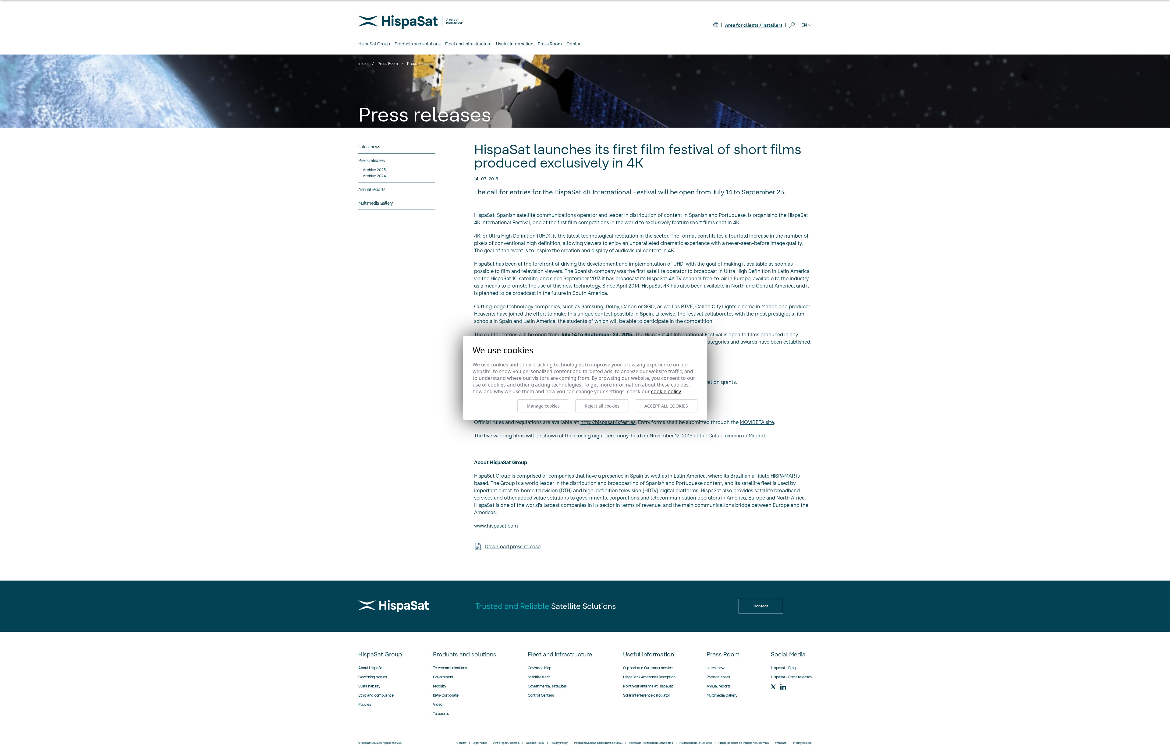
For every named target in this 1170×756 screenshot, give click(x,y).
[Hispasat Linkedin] (783, 687)
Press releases (718, 677)
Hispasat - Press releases (791, 677)
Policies (364, 704)
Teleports (440, 713)
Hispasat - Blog (783, 668)
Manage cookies (543, 406)
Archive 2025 (374, 170)
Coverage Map (539, 668)
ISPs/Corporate (445, 695)
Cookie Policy (666, 391)
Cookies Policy (535, 743)
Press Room (388, 63)
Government (443, 677)
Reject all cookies (602, 406)
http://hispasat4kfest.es (608, 422)
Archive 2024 (374, 176)
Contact (574, 44)
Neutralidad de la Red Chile (695, 743)
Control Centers (541, 695)
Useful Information (648, 654)
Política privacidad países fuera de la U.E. (598, 743)
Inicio (362, 63)
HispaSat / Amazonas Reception (649, 677)
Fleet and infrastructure (560, 654)
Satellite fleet (539, 677)
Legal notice (480, 743)
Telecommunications (449, 668)
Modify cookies (802, 743)
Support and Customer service (648, 668)
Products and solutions (464, 654)
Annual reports (719, 686)
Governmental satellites (547, 686)
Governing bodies (372, 677)
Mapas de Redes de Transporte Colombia (743, 743)
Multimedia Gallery (722, 695)
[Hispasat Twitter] (773, 686)
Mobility (439, 686)
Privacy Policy (559, 743)
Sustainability (369, 686)
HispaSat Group (380, 654)
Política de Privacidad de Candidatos (651, 743)
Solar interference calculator (646, 695)
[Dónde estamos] (715, 25)
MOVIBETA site (757, 422)
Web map (781, 743)
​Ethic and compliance (375, 695)
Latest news (716, 668)
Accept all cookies (666, 406)
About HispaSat (371, 668)
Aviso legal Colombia (506, 743)
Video (437, 704)
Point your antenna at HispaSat (648, 686)
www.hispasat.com (496, 526)
